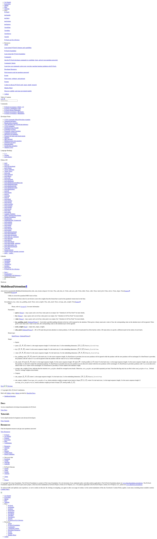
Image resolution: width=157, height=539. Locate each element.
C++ (5, 153)
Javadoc (6, 155)
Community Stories (13, 528)
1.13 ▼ (3, 99)
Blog (5, 7)
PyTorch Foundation (14, 525)
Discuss (6, 451)
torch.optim (7, 212)
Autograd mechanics (10, 121)
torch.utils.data (8, 238)
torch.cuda (7, 178)
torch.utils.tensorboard (10, 246)
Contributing (8, 443)
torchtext (6, 266)
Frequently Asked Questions (12, 131)
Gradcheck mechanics (10, 132)
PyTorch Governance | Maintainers (14, 113)
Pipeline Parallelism (10, 217)
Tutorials (6, 9)
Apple (6, 470)
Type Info (7, 248)
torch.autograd (8, 174)
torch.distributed (9, 181)
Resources (7, 446)
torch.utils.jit (7, 240)
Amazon (6, 473)
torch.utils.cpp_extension (11, 237)
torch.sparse (7, 227)
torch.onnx (7, 210)
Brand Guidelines (9, 454)
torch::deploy (8, 157)
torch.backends (8, 179)
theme (17, 393)
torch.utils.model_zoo (10, 245)
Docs (6, 272)
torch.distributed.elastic (11, 184)
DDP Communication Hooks (12, 215)
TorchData (7, 261)
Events (10, 532)
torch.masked (8, 223)
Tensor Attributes (9, 169)
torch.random (8, 222)
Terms (6, 476)
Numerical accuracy (10, 142)
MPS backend (8, 139)
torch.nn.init (7, 209)
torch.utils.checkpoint (10, 235)
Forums (10, 533)
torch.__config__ (9, 253)
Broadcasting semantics (11, 123)
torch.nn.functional (9, 166)
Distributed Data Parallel (11, 128)
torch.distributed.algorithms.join (13, 183)
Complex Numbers (9, 214)
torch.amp (7, 173)
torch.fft (6, 191)
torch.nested (7, 225)
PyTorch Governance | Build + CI (14, 107)
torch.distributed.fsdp (10, 186)
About (10, 523)
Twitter (6, 460)
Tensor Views (8, 171)
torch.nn (6, 165)
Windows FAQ (8, 147)
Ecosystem (7, 4)
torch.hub (7, 196)
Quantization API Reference (12, 275)
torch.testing (7, 230)
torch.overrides (8, 204)
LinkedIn (7, 464)
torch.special (8, 202)
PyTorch (6, 435)
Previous (10, 386)
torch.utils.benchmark (10, 232)
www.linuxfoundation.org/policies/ (133, 483)
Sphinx (9, 393)
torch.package (8, 205)
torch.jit (6, 197)
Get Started (7, 2)
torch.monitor (8, 201)
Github (6, 536)
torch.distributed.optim (10, 187)
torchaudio (7, 259)
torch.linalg (7, 199)
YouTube (7, 462)
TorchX (10, 518)
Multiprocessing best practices (13, 141)
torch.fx (6, 194)
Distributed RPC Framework (12, 220)
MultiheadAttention (10, 396)
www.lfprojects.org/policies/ (134, 484)
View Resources (5, 432)
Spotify (6, 468)
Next (2, 386)
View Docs (4, 410)
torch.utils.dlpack (9, 241)
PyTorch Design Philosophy (12, 110)
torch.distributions (9, 189)
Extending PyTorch (10, 129)
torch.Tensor (8, 168)
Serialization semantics (10, 146)
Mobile (6, 5)
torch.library (7, 176)
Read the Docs (31, 393)
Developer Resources (14, 530)
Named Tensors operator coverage (14, 251)
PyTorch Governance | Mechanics (14, 112)
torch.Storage (8, 228)
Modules (6, 137)
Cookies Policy (5, 489)
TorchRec (7, 262)
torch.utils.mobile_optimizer (12, 243)
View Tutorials (5, 421)
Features (6, 438)
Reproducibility (8, 144)
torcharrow (11, 512)
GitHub (6, 94)
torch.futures (8, 192)
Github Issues (8, 452)
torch (5, 163)
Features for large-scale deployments (14, 136)
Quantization (8, 219)
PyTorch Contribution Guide (12, 108)
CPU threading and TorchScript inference (16, 124)
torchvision (7, 267)
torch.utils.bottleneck (10, 233)
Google (6, 472)
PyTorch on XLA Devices (11, 269)
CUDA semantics (9, 126)
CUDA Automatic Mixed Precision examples (17, 119)
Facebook (7, 459)
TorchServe (7, 264)
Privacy (6, 480)
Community (11, 527)
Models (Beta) (12, 535)
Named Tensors (8, 250)
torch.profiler (8, 207)
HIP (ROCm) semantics (11, 134)
